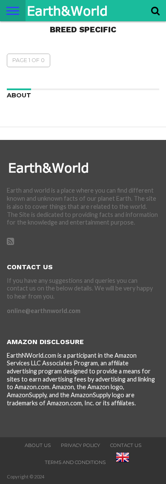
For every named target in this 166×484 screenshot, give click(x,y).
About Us (38, 445)
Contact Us (125, 445)
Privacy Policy (80, 445)
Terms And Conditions (75, 462)
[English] (122, 462)
